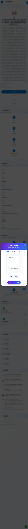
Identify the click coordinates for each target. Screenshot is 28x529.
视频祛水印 (20, 251)
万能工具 (13, 251)
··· (24, 251)
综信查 (7, 251)
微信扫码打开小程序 (14, 282)
